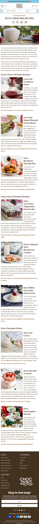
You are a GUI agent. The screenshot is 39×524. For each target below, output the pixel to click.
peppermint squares (12, 360)
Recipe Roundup (19, 15)
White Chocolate (6, 465)
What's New (11, 11)
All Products (4, 457)
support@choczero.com (16, 522)
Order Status (5, 488)
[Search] (6, 6)
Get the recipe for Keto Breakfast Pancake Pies (18, 189)
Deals (28, 11)
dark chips (18, 230)
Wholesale (23, 468)
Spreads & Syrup (6, 468)
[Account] (32, 6)
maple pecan (19, 186)
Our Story (23, 457)
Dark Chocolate (5, 460)
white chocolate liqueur (9, 398)
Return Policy (5, 482)
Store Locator (24, 465)
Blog (21, 463)
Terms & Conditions (26, 522)
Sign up (19, 505)
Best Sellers (4, 470)
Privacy (33, 522)
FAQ (2, 477)
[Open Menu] (2, 6)
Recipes (22, 460)
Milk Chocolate (5, 463)
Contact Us (4, 480)
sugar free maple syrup (28, 141)
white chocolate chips (19, 434)
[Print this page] (25, 22)
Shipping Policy (5, 485)
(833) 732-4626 (7, 522)
